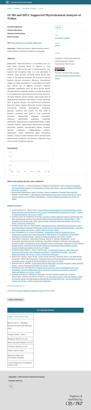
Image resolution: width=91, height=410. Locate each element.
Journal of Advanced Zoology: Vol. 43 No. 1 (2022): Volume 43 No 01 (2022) (47, 229)
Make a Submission (16, 299)
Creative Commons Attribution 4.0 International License (68, 75)
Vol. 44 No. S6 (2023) (29, 8)
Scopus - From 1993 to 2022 (18, 317)
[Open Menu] (7, 2)
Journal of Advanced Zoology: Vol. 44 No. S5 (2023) (44, 261)
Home (9, 8)
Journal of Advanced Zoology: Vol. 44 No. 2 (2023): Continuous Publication (44, 253)
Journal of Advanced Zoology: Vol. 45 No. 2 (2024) (53, 237)
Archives (17, 8)
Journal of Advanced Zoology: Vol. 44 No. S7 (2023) (30, 248)
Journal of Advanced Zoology (21, 2)
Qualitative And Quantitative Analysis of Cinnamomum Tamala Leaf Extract (46, 187)
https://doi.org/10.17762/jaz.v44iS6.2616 (26, 43)
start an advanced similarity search (31, 291)
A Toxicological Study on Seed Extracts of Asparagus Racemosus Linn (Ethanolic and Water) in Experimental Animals (45, 251)
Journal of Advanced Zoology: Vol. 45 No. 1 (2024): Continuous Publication (46, 280)
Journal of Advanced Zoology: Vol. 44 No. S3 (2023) (36, 265)
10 (20, 286)
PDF (59, 27)
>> (24, 286)
